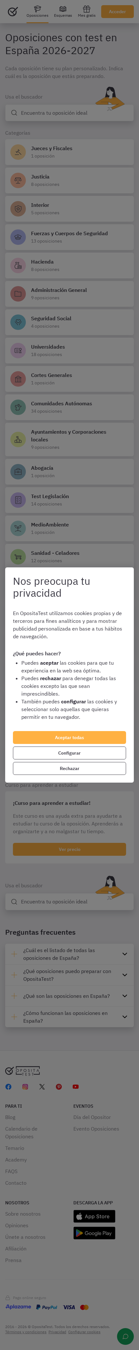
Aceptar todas (69, 737)
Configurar (69, 753)
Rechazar (70, 768)
